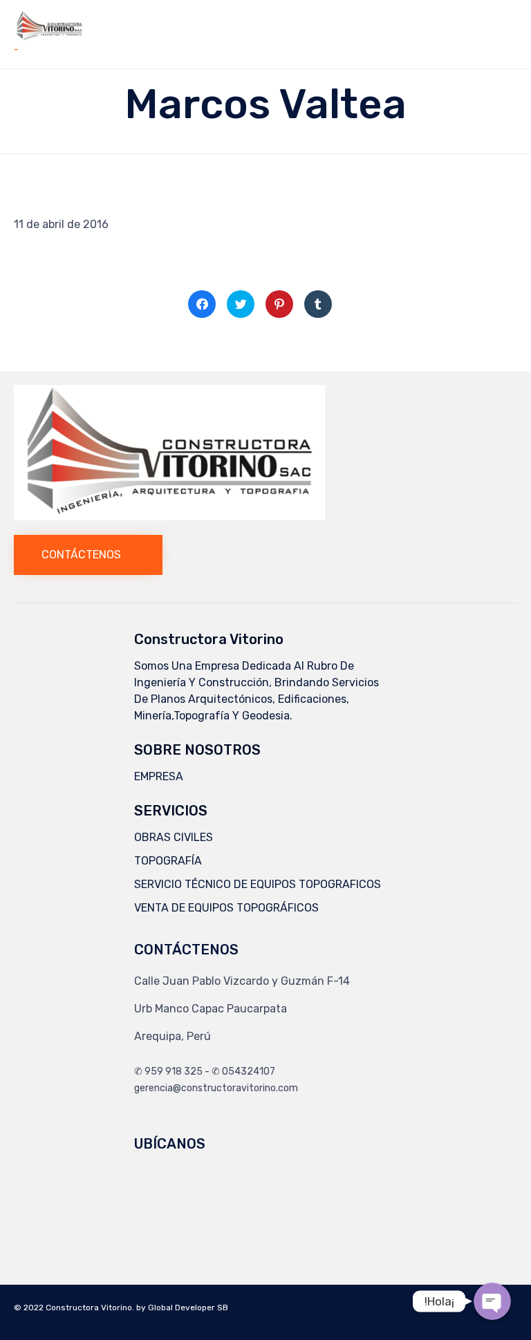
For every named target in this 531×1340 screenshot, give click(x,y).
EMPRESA (158, 776)
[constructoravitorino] (169, 516)
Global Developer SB (188, 1307)
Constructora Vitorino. (90, 1307)
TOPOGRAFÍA (168, 860)
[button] (88, 555)
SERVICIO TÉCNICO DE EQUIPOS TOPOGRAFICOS (257, 884)
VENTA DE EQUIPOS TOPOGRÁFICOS (226, 907)
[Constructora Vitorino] (49, 25)
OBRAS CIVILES (173, 837)
